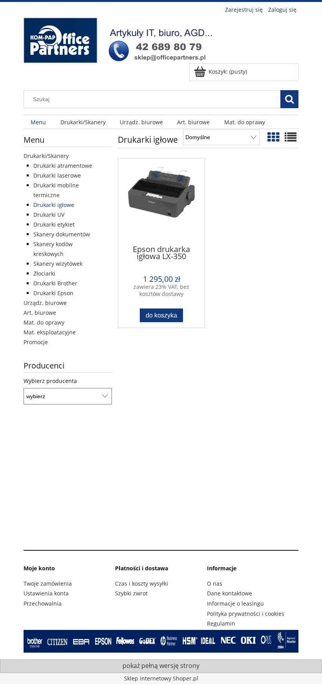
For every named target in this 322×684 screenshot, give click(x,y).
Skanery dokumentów (61, 234)
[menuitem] (38, 122)
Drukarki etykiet (54, 224)
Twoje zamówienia (48, 583)
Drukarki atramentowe (62, 165)
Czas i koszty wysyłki (141, 583)
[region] (161, 480)
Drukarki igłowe (53, 205)
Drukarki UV (48, 214)
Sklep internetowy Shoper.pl (161, 678)
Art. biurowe (40, 312)
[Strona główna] (122, 39)
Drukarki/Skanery (46, 156)
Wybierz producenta (50, 381)
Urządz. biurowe (45, 303)
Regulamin (221, 623)
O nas (214, 583)
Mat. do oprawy (44, 322)
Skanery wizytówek (57, 263)
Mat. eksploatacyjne (50, 332)
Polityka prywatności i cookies (245, 613)
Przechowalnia (43, 603)
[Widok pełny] (290, 137)
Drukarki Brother (55, 283)
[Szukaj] (289, 99)
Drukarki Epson (53, 293)
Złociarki (44, 273)
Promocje (36, 342)
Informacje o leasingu (235, 603)
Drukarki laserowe (57, 175)
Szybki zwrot (131, 593)
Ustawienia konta (46, 593)
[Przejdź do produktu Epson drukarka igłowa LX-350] (161, 201)
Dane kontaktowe (229, 593)
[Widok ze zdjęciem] (273, 137)
